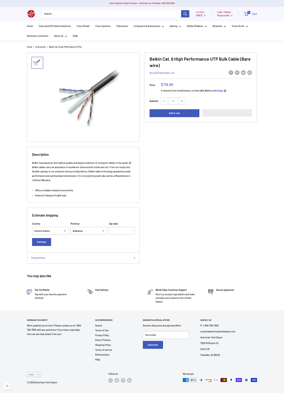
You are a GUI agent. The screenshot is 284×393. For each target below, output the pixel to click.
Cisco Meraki (83, 26)
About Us (58, 36)
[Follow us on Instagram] (123, 380)
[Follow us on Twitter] (117, 380)
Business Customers (37, 36)
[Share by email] (249, 72)
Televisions (122, 26)
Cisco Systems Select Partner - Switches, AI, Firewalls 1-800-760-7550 (142, 3)
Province (75, 223)
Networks (217, 26)
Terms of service (103, 349)
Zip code (113, 223)
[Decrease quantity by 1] (164, 101)
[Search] (185, 13)
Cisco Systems (102, 26)
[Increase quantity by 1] (181, 101)
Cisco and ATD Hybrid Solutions (55, 26)
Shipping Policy (103, 345)
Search (98, 325)
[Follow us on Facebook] (110, 380)
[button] (227, 112)
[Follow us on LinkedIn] (129, 380)
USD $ (31, 374)
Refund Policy (38, 257)
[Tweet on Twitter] (243, 72)
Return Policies (103, 340)
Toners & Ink (238, 26)
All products (40, 47)
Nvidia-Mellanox (195, 26)
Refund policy (102, 354)
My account (223, 15)
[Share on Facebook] (231, 72)
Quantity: (154, 101)
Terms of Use (102, 330)
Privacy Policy (102, 335)
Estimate (41, 242)
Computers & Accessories (147, 26)
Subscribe (153, 344)
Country (36, 223)
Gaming (174, 26)
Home (30, 26)
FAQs (75, 36)
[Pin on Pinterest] (237, 72)
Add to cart (174, 113)
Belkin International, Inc (162, 73)
